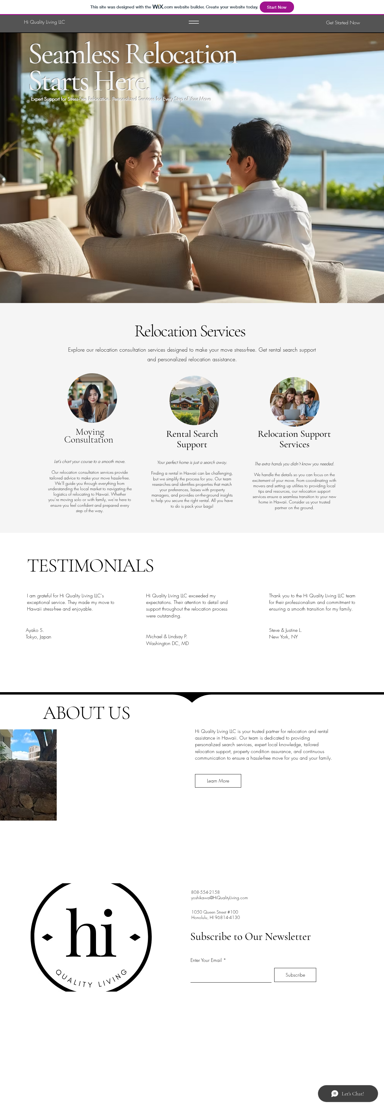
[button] (329, 22)
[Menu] (194, 22)
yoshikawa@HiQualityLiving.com (219, 897)
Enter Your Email (206, 960)
